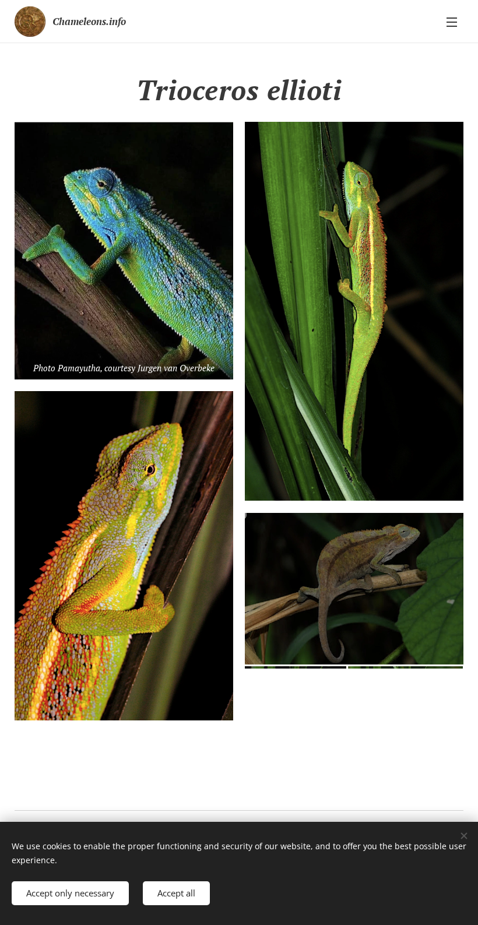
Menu (451, 21)
